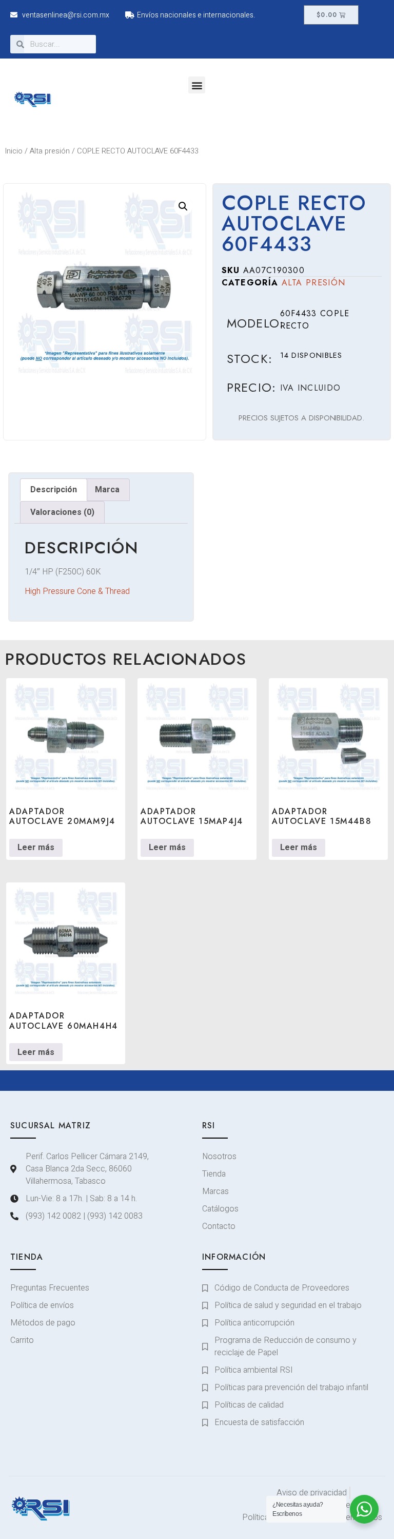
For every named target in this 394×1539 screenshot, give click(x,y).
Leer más (35, 847)
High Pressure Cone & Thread (77, 591)
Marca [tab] (107, 490)
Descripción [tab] (53, 490)
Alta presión (50, 151)
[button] (196, 84)
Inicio (14, 151)
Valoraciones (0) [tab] (62, 512)
